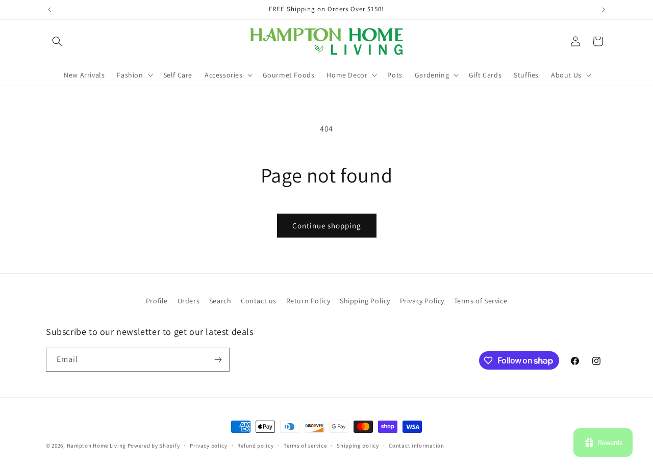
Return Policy (308, 300)
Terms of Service (481, 300)
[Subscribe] (218, 360)
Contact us (259, 300)
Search (220, 300)
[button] (57, 41)
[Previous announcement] (49, 9)
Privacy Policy (422, 300)
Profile (157, 300)
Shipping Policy (365, 300)
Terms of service (305, 445)
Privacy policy (209, 445)
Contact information (416, 445)
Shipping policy (358, 445)
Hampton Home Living (96, 445)
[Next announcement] (603, 9)
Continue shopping (326, 225)
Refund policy (255, 445)
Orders (189, 300)
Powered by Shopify (154, 445)
